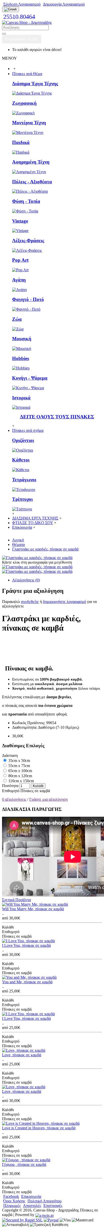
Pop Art (20, 260)
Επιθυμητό (10, 791)
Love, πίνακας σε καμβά (21, 1055)
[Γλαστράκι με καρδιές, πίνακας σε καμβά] (37, 558)
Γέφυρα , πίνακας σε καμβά (24, 1164)
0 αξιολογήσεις (14, 799)
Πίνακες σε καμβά (35, 791)
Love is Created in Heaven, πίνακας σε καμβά (38, 1128)
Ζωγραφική (24, 103)
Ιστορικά (21, 397)
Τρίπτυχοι (22, 499)
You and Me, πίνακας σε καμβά (27, 982)
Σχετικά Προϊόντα (16, 900)
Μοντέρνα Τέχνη (29, 122)
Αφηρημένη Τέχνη (30, 162)
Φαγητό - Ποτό (28, 299)
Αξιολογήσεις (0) (26, 580)
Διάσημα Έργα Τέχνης (35, 83)
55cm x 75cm (18, 765)
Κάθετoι (21, 459)
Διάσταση (10, 755)
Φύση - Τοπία (26, 201)
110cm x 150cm (20, 781)
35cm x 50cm (18, 760)
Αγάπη (19, 279)
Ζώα (17, 319)
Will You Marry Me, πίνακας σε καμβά (33, 909)
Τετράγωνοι (24, 479)
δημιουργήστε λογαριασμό (64, 601)
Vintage (20, 221)
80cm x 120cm (19, 776)
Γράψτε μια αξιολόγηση (48, 799)
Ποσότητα (10, 785)
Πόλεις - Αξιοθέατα (32, 181)
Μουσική (21, 338)
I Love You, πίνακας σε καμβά (26, 945)
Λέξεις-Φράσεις (28, 240)
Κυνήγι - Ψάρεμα (29, 378)
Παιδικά (21, 142)
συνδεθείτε (30, 601)
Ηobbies (20, 358)
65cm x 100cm (19, 771)
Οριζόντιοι (23, 440)
